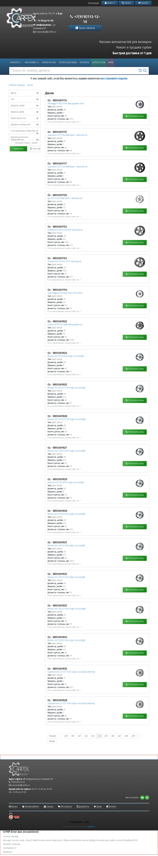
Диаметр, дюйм (18, 105)
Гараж (110, 62)
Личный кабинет (31, 806)
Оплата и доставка (68, 62)
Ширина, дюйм (17, 112)
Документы (84, 806)
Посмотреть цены (136, 116)
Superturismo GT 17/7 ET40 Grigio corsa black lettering (71, 703)
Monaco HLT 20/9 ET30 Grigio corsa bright (66, 482)
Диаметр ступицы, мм (20, 124)
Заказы (127, 3)
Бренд (13, 93)
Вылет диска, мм (18, 118)
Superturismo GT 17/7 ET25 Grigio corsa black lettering (71, 672)
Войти (110, 3)
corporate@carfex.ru (45, 31)
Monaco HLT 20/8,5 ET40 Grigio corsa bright (66, 608)
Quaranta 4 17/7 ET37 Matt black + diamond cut (67, 166)
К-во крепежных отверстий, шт (24, 131)
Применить (18, 148)
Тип (12, 99)
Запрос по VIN (98, 62)
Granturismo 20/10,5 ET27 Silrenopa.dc (64, 261)
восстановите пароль (113, 78)
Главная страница (17, 85)
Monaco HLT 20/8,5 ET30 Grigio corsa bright (67, 419)
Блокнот (112, 806)
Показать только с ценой (26, 143)
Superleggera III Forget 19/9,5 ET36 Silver (65, 293)
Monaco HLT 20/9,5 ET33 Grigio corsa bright (66, 577)
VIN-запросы (66, 806)
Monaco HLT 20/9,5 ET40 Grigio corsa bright (66, 640)
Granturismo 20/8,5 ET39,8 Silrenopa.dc (65, 230)
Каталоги (14, 62)
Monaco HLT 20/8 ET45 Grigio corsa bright (66, 356)
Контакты (84, 62)
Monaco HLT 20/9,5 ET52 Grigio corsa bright (66, 514)
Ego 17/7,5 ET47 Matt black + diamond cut (65, 198)
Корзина (144, 3)
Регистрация (93, 3)
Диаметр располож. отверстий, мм (20, 138)
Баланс (14, 806)
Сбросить (36, 148)
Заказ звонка (86, 28)
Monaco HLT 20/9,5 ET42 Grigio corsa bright (66, 545)
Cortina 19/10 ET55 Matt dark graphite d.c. (65, 324)
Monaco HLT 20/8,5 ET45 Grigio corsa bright (66, 387)
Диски (30, 85)
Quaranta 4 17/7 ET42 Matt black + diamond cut (67, 135)
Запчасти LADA (49, 62)
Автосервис (30, 62)
